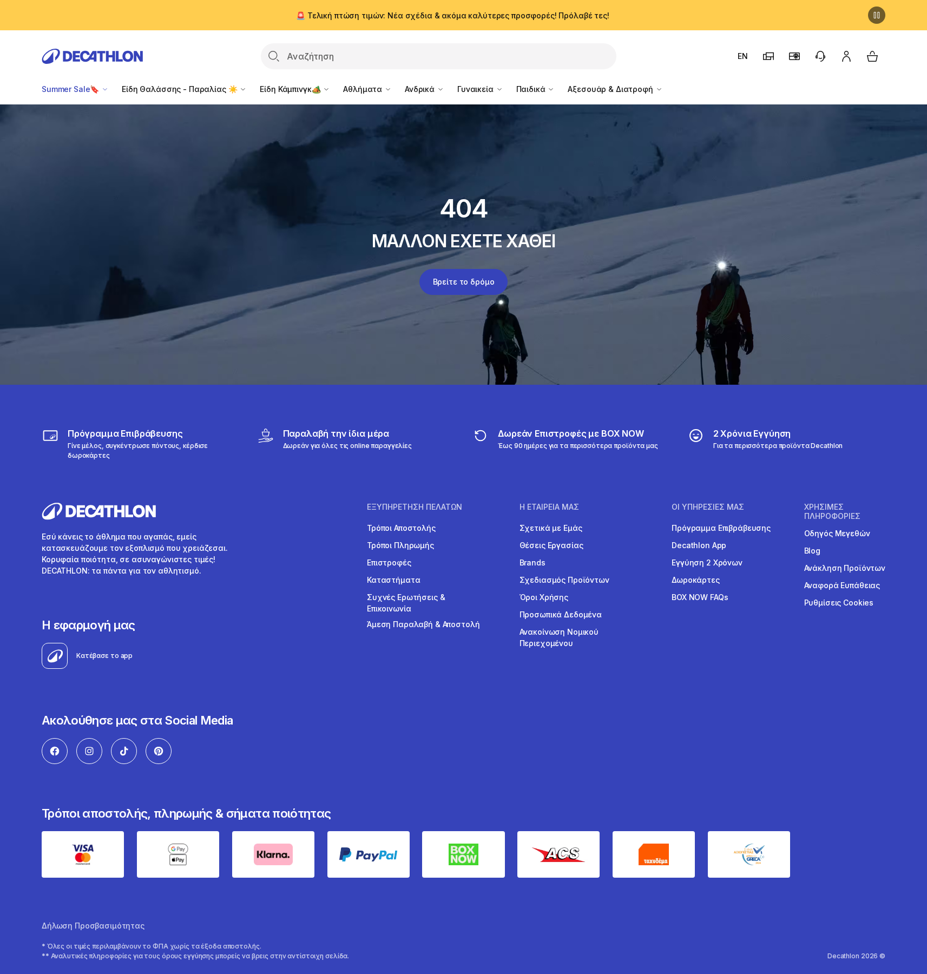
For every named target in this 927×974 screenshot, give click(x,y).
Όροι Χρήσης (544, 597)
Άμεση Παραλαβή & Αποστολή (423, 624)
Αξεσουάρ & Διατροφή (611, 89)
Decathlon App (699, 545)
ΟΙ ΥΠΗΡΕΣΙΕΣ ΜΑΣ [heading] (708, 507)
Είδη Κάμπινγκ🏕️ (291, 89)
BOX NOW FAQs (700, 597)
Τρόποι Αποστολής (401, 527)
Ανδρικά (421, 89)
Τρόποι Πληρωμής (400, 545)
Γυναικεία (476, 89)
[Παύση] (876, 15)
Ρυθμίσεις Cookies (839, 602)
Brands (532, 562)
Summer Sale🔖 (71, 89)
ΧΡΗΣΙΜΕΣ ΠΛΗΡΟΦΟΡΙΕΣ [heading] (832, 512)
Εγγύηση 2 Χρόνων (707, 562)
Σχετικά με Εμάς (551, 527)
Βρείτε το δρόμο (464, 281)
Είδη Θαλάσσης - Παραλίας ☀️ (180, 89)
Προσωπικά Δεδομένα (561, 614)
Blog (812, 550)
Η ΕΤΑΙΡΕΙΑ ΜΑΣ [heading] (549, 507)
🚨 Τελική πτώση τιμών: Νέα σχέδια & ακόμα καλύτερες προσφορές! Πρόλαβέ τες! (452, 15)
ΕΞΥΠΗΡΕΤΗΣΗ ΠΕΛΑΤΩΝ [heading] (414, 507)
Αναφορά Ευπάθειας (842, 585)
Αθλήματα (363, 89)
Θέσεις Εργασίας (551, 545)
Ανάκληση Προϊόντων (844, 567)
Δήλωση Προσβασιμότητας (93, 925)
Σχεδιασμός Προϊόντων (564, 579)
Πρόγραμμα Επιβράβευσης (721, 527)
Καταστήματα (393, 579)
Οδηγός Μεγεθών (837, 533)
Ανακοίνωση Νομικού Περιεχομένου (559, 637)
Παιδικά (532, 89)
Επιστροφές (389, 562)
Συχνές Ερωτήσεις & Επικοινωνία (406, 603)
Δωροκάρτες (696, 579)
